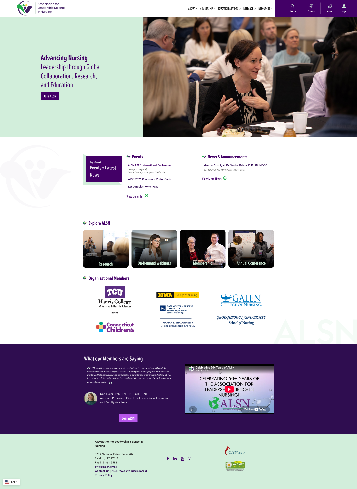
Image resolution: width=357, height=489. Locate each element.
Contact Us (102, 471)
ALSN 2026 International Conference (149, 165)
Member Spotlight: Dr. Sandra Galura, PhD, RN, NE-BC (235, 165)
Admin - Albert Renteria (236, 170)
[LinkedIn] (175, 458)
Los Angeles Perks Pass (143, 186)
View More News (212, 178)
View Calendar (134, 196)
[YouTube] (182, 458)
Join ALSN (50, 96)
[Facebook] (168, 458)
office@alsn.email (106, 467)
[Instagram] (189, 458)
